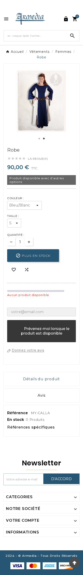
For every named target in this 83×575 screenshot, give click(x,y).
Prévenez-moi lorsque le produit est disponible (41, 333)
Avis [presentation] (41, 395)
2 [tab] (44, 138)
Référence (18, 413)
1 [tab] (39, 138)
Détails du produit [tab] (41, 379)
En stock (15, 419)
